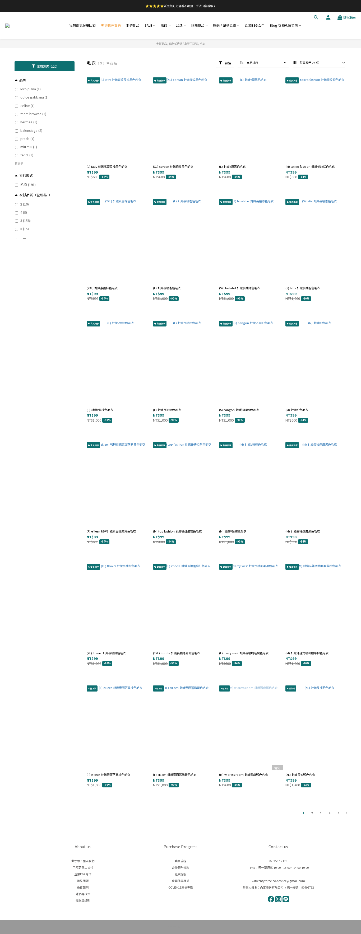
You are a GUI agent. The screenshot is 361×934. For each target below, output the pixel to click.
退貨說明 (180, 874)
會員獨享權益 (180, 881)
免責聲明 (83, 887)
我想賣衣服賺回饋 (82, 25)
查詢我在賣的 (111, 25)
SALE (148, 25)
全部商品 (161, 43)
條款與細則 (83, 900)
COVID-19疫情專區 (180, 887)
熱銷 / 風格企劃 (224, 25)
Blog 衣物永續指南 (284, 25)
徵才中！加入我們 (82, 861)
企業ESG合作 (255, 25)
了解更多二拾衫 (83, 867)
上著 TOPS (191, 43)
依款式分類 (175, 43)
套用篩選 (46, 66)
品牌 (179, 25)
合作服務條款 (180, 867)
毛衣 (202, 43)
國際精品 (198, 25)
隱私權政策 (83, 894)
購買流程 (180, 861)
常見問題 (83, 881)
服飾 (164, 25)
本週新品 (132, 25)
